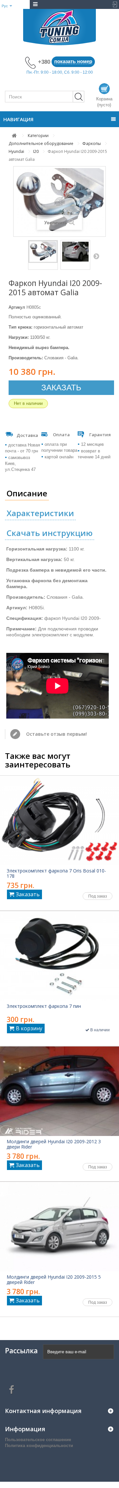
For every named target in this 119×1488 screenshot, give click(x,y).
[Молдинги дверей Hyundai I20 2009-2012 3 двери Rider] (59, 1091)
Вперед (96, 256)
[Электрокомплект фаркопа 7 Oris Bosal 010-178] (59, 820)
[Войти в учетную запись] (113, 4)
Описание (27, 493)
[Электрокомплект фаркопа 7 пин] (59, 956)
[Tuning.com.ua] (59, 27)
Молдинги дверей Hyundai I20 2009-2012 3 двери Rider (54, 1144)
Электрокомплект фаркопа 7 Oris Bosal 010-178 (56, 873)
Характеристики (40, 513)
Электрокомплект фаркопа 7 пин (44, 1006)
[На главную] (14, 135)
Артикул (17, 307)
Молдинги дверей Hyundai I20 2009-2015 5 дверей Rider (54, 1279)
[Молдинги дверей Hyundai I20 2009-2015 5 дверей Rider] (59, 1226)
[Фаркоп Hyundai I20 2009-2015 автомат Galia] (43, 251)
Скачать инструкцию (50, 532)
